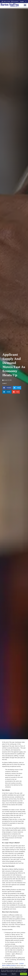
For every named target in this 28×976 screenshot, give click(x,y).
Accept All (23, 973)
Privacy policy (4, 973)
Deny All (13, 973)
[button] (25, 5)
